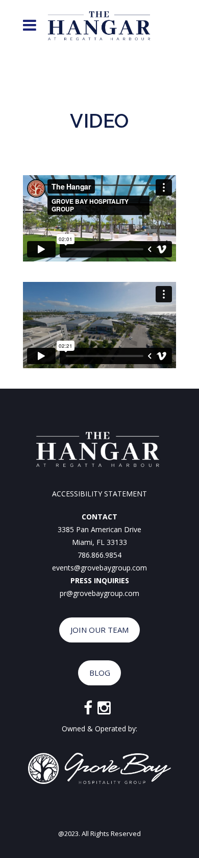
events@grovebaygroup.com (99, 568)
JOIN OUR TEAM (99, 630)
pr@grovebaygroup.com (99, 593)
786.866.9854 (99, 555)
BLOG (99, 673)
